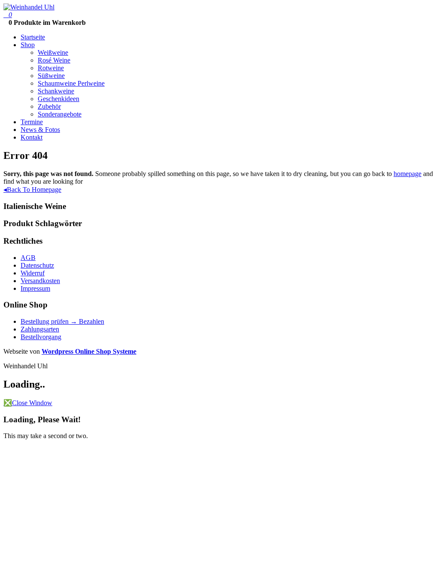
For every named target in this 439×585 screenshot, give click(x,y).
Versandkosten (40, 280)
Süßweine (51, 75)
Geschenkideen (58, 98)
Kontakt (31, 137)
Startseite (33, 37)
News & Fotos (40, 129)
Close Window (27, 402)
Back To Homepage (32, 189)
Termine (32, 121)
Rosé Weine (54, 60)
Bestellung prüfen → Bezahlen (62, 321)
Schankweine (56, 91)
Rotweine (51, 68)
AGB (28, 257)
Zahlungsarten (40, 329)
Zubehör (49, 106)
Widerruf (33, 273)
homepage (407, 173)
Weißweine (53, 52)
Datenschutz (37, 265)
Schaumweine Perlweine (71, 83)
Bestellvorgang (41, 336)
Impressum (35, 288)
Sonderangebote (59, 114)
